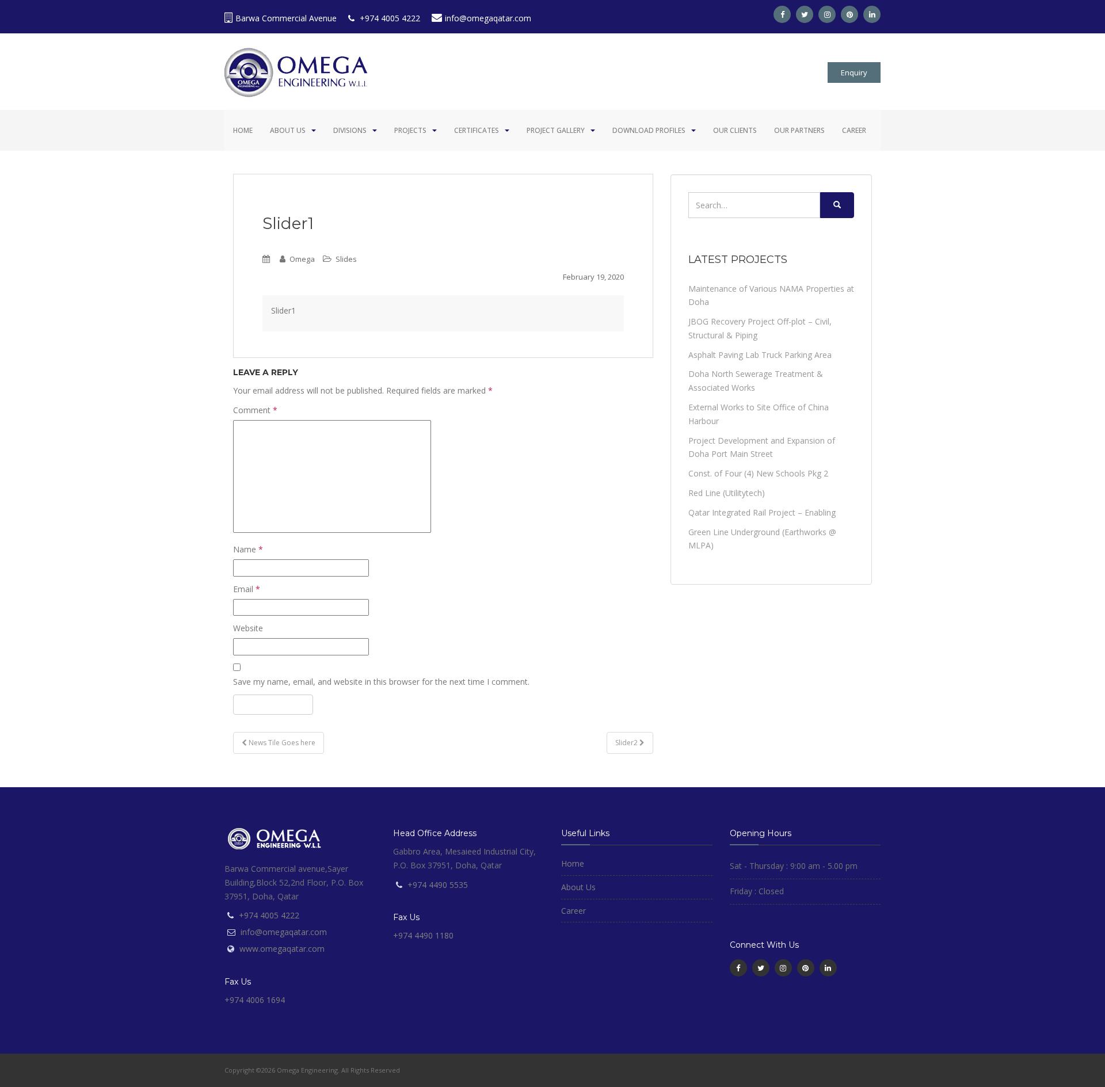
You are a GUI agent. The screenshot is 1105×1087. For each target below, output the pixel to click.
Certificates (476, 130)
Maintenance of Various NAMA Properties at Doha (771, 295)
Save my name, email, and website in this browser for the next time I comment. (381, 681)
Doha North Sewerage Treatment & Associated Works (755, 380)
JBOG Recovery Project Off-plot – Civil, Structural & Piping (760, 328)
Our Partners (799, 130)
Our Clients (735, 130)
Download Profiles (648, 130)
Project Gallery (556, 130)
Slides (346, 259)
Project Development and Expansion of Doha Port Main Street (761, 447)
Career (854, 130)
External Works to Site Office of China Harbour (758, 414)
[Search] (837, 205)
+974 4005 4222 (388, 18)
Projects (410, 130)
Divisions (350, 130)
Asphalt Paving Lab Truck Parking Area (760, 354)
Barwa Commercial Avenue (286, 18)
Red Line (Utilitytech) (726, 492)
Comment (255, 410)
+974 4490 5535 (437, 884)
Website (248, 628)
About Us (288, 130)
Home (243, 130)
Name (248, 549)
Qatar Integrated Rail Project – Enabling (762, 512)
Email (246, 588)
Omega (302, 259)
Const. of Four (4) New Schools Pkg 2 (758, 473)
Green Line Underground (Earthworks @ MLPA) (762, 539)
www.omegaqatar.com (282, 948)
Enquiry (854, 72)
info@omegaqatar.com (488, 18)
